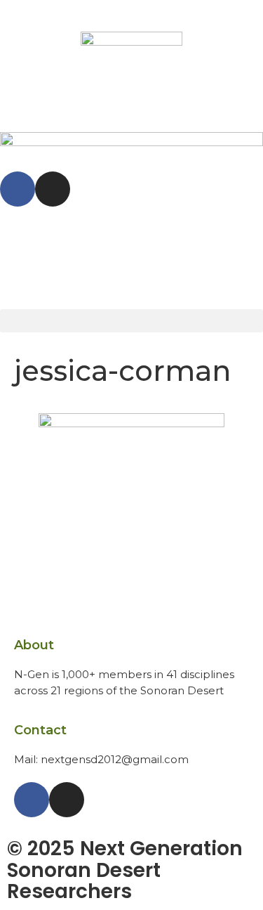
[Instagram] (52, 189)
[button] (131, 320)
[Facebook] (17, 189)
